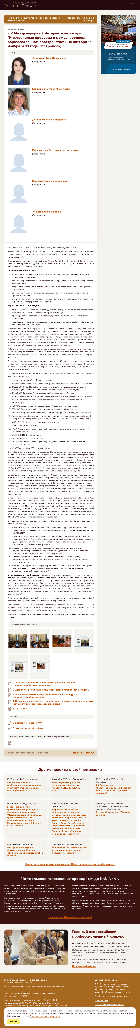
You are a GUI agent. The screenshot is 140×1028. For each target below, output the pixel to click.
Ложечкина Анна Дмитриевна (49, 58)
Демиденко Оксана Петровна (49, 119)
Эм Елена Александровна (47, 211)
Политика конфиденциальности (109, 1004)
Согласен (13, 1021)
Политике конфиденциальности (45, 1016)
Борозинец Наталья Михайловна (51, 89)
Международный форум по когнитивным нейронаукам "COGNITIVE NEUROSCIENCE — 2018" (67, 786)
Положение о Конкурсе (84, 966)
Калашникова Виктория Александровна (55, 150)
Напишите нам (101, 1000)
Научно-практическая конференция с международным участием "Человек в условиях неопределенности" (24, 786)
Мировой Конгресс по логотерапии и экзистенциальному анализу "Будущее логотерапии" (69, 850)
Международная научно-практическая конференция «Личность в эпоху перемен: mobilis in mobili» (25, 851)
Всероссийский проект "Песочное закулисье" (113, 813)
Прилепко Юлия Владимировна (50, 181)
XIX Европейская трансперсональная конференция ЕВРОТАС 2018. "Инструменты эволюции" (113, 789)
